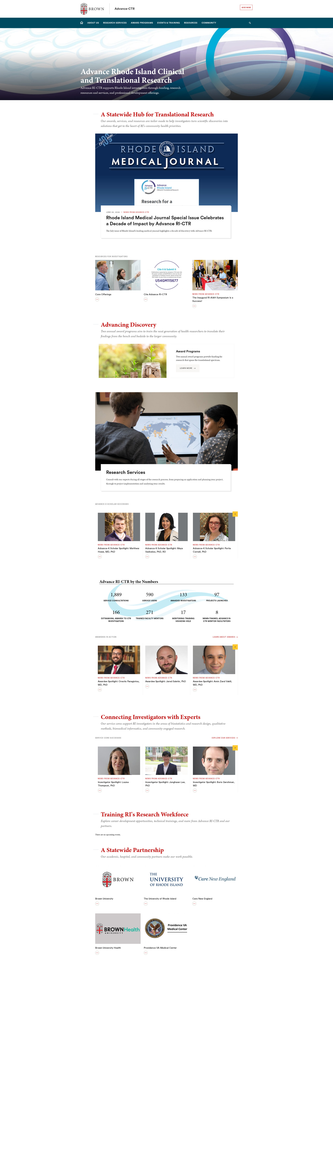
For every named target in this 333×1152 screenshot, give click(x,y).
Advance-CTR (125, 8)
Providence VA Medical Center (160, 948)
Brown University (104, 899)
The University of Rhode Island (160, 899)
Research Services (125, 472)
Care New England (202, 899)
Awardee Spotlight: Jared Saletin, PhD (165, 681)
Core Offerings (103, 294)
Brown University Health (108, 948)
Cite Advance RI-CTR (155, 294)
